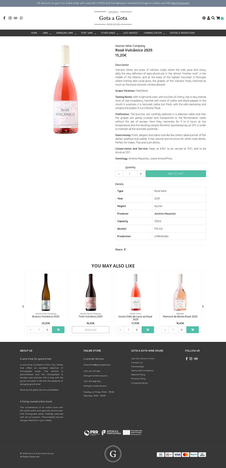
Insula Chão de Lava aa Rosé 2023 (135, 318)
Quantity (130, 167)
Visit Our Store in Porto (142, 358)
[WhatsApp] (21, 18)
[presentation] (23, 306)
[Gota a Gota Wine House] (113, 17)
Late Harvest (130, 33)
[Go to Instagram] (10, 18)
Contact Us (137, 362)
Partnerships (137, 366)
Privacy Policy (138, 378)
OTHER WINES (108, 33)
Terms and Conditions (142, 370)
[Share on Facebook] (124, 249)
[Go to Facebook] (4, 18)
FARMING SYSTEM (153, 33)
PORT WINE (87, 33)
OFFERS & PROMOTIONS (182, 33)
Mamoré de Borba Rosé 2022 (180, 316)
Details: (119, 184)
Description (122, 64)
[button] (204, 18)
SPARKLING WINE (64, 33)
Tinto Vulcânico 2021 (91, 316)
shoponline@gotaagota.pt (97, 364)
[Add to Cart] (58, 329)
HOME (34, 33)
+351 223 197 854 (91, 371)
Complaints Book (139, 383)
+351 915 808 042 (92, 381)
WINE (45, 33)
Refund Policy (138, 374)
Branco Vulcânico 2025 (45, 316)
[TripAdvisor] (16, 18)
